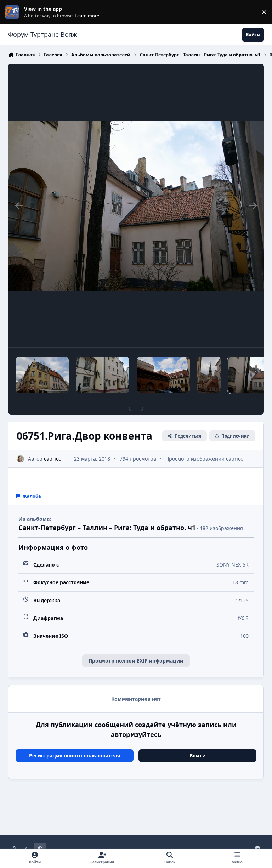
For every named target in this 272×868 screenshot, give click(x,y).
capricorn (55, 458)
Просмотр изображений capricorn (207, 458)
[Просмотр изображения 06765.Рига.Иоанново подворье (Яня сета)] (163, 375)
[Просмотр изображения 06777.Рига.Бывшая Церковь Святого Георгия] (102, 375)
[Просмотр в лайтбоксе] (136, 205)
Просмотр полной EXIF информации (136, 660)
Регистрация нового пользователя (74, 755)
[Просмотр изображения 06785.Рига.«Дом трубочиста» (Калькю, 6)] (42, 375)
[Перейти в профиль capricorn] (20, 458)
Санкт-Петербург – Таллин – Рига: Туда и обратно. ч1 (107, 527)
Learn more (13, 12)
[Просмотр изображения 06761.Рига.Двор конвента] (209, 375)
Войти (197, 755)
